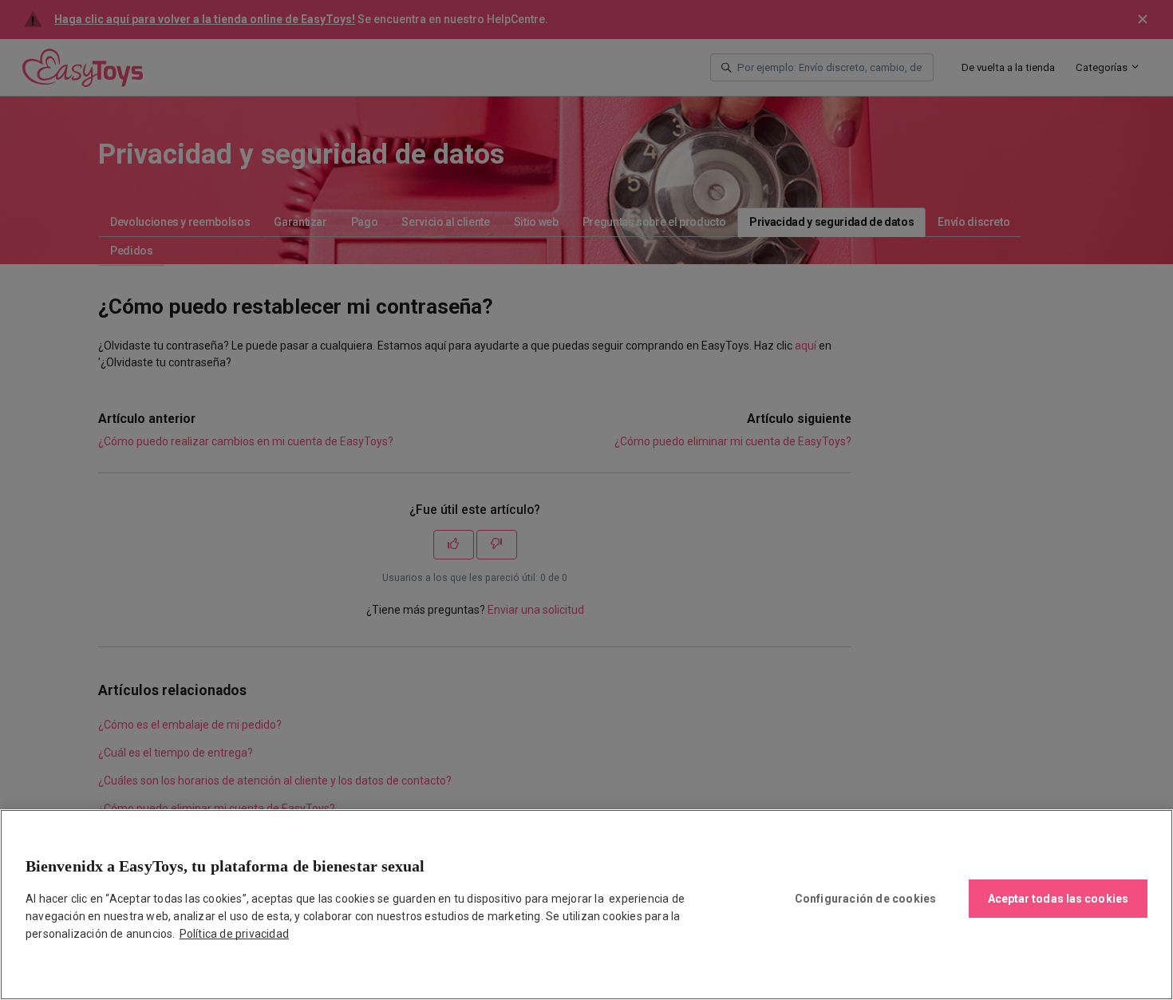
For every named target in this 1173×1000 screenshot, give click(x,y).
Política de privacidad (234, 933)
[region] (586, 904)
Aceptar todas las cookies (1058, 898)
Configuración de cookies (866, 898)
